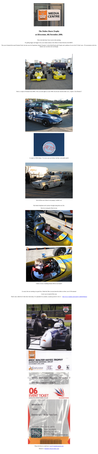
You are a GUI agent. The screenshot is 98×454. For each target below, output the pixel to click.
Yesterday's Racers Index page (51, 448)
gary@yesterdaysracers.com (56, 446)
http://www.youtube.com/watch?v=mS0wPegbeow (74, 296)
